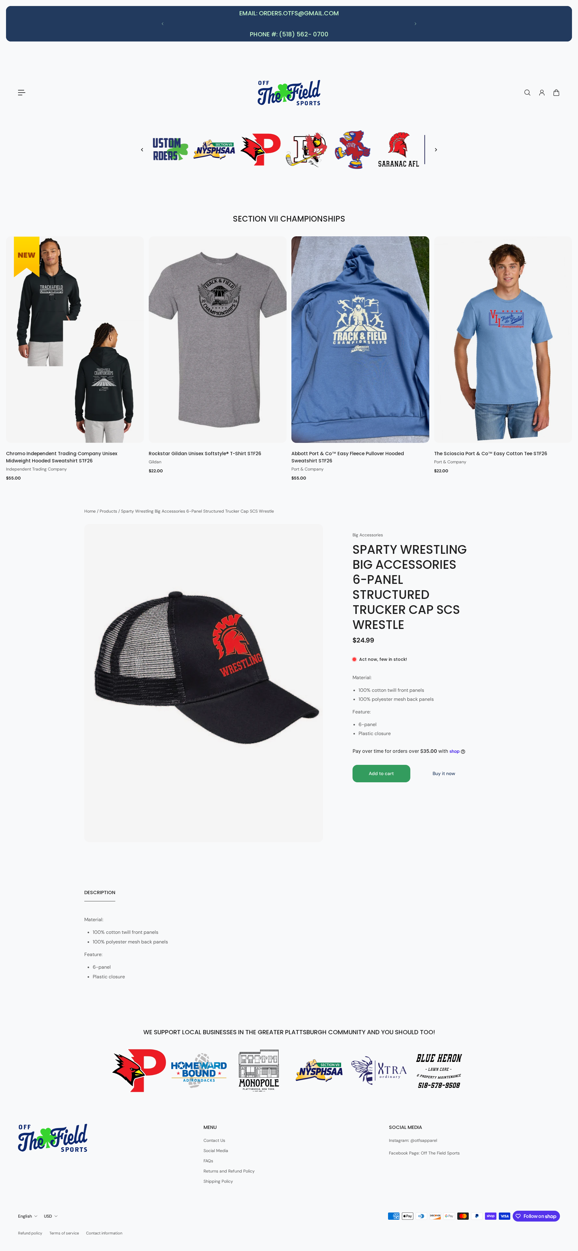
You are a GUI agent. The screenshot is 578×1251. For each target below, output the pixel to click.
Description (99, 892)
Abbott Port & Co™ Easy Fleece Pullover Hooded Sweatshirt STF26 (347, 457)
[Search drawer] (527, 92)
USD (48, 1216)
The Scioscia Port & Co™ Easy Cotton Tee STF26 (490, 453)
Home (90, 511)
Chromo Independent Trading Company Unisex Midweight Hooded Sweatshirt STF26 (61, 457)
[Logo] (289, 92)
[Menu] (22, 92)
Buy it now (444, 774)
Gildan (155, 462)
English (25, 1216)
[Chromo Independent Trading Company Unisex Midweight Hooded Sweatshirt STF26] (75, 339)
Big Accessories (368, 535)
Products (109, 511)
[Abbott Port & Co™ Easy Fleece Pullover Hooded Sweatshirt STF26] (360, 339)
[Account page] (542, 92)
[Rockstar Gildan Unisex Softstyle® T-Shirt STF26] (218, 339)
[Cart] (556, 92)
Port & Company (307, 469)
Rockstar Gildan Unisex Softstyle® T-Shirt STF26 (205, 453)
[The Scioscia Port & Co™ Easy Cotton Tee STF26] (503, 339)
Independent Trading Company (36, 469)
